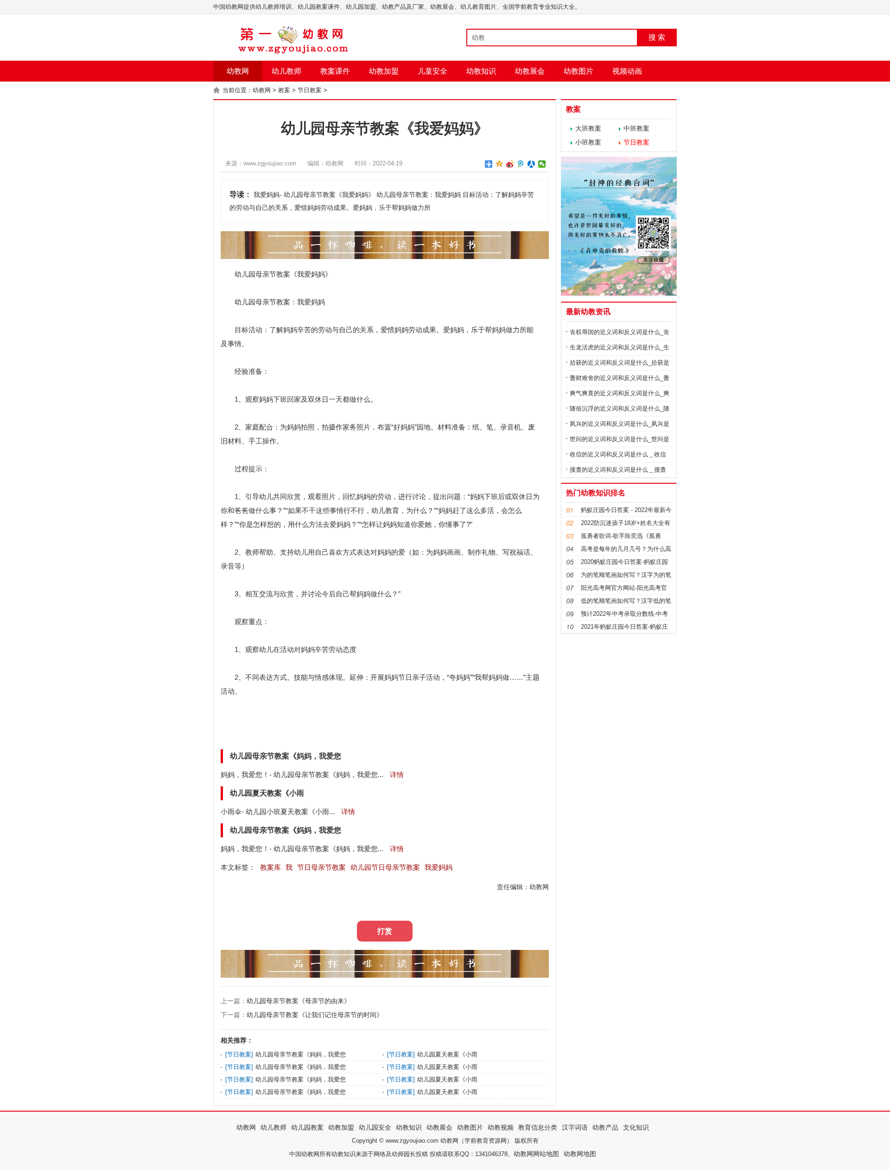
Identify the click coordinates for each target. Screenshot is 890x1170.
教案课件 (335, 71)
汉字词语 (575, 1127)
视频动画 (627, 71)
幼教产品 (605, 1127)
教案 (284, 90)
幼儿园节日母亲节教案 (385, 867)
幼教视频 (501, 1127)
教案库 (270, 867)
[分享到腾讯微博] (521, 164)
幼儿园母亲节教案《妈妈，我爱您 (300, 1054)
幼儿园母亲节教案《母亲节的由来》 (298, 1001)
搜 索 (656, 37)
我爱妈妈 (438, 867)
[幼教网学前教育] (294, 51)
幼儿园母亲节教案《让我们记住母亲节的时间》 (315, 1014)
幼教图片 (578, 71)
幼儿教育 (385, 510)
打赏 (384, 931)
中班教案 (636, 128)
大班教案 (588, 128)
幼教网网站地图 (536, 1153)
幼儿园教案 (307, 1127)
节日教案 (310, 90)
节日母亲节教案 (321, 867)
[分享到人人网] (531, 164)
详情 (396, 774)
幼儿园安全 (375, 1127)
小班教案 (588, 142)
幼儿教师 (286, 71)
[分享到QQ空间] (499, 164)
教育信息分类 (537, 1127)
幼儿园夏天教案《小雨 (447, 1054)
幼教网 (238, 71)
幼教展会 (530, 71)
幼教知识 (481, 71)
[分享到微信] (542, 164)
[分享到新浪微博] (510, 164)
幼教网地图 (580, 1153)
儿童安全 (432, 71)
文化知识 (636, 1127)
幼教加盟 (384, 71)
